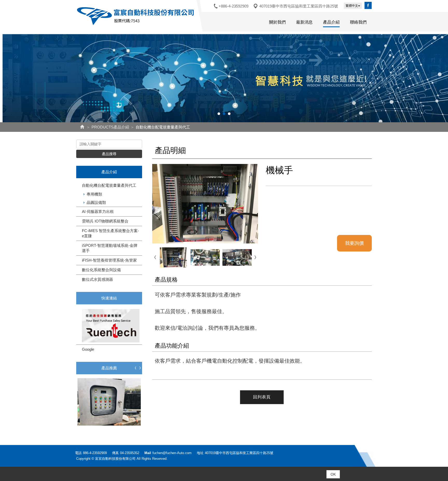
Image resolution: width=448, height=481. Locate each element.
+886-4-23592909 (233, 6)
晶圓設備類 (96, 202)
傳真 (115, 453)
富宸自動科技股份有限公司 (136, 16)
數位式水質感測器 (97, 279)
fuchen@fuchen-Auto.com (172, 453)
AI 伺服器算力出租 (98, 211)
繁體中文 (352, 6)
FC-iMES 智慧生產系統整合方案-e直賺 (110, 233)
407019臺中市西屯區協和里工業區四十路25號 (298, 6)
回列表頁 (262, 397)
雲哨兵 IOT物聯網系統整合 (105, 221)
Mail (147, 453)
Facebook (368, 5)
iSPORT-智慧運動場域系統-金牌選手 (109, 248)
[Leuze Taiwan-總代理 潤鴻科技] (109, 325)
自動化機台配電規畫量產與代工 (109, 185)
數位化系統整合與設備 (101, 270)
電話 (78, 453)
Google (88, 349)
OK (333, 474)
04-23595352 (129, 453)
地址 (200, 453)
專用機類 (94, 194)
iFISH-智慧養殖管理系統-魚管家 (109, 260)
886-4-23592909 (95, 453)
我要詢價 (354, 243)
